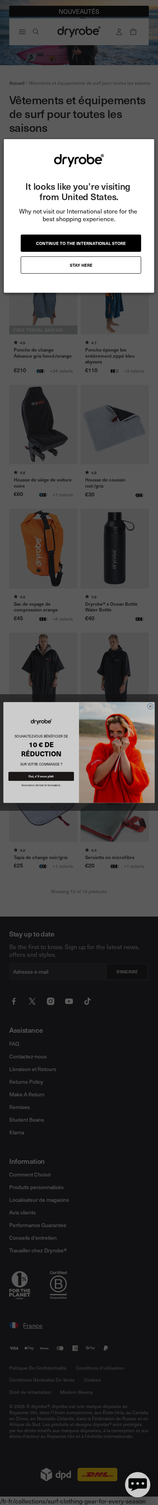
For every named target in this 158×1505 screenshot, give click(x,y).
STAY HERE (81, 265)
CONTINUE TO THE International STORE (81, 243)
